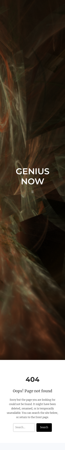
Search (44, 427)
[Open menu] (32, 192)
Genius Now (32, 176)
